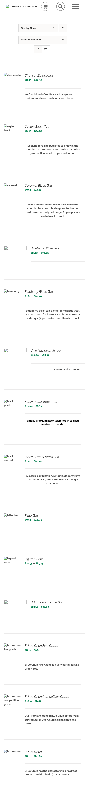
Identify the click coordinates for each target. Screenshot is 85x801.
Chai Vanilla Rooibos (39, 75)
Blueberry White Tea (45, 248)
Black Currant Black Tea (42, 457)
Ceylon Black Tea (37, 126)
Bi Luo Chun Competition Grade (47, 697)
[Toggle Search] (60, 6)
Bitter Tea (31, 516)
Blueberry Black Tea (39, 292)
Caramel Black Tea (38, 185)
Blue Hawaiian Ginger (46, 350)
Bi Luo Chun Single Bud (47, 602)
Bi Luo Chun (33, 752)
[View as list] (46, 49)
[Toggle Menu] (75, 6)
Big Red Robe (34, 559)
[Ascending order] (63, 28)
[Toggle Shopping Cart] (45, 6)
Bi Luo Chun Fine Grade (41, 646)
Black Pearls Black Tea (41, 402)
